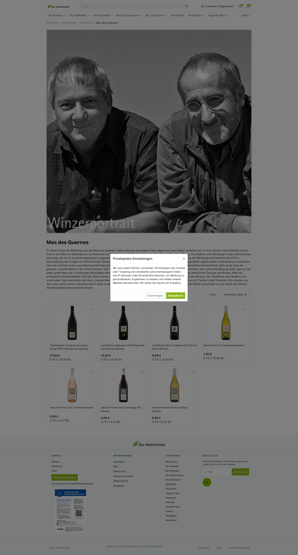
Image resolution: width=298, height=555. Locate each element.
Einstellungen (155, 295)
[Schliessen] (183, 258)
